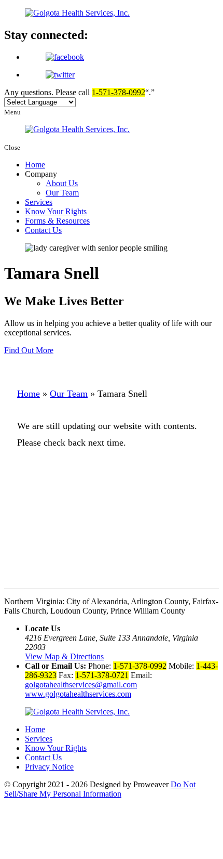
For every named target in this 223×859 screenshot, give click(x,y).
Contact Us (43, 230)
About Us (62, 183)
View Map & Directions (64, 656)
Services (38, 202)
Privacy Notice (49, 766)
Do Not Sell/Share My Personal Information (100, 789)
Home (35, 164)
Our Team (62, 192)
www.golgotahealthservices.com (78, 693)
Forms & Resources (57, 220)
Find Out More (28, 350)
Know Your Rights (56, 211)
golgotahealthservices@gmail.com (81, 684)
